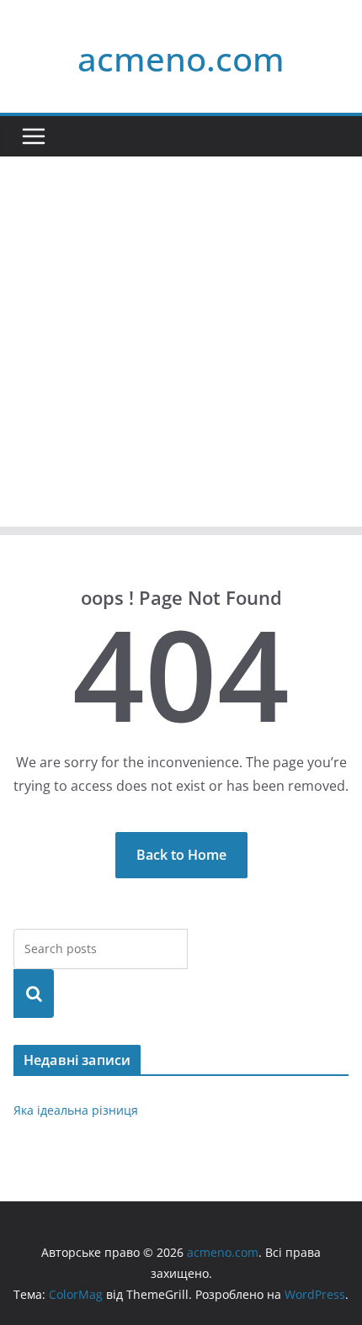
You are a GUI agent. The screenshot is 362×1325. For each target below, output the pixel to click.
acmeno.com (181, 58)
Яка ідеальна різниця (75, 1110)
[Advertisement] (181, 346)
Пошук (33, 993)
